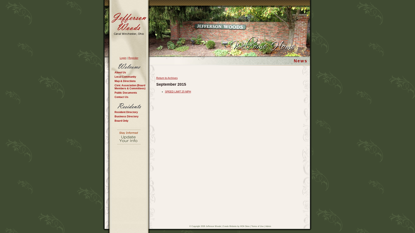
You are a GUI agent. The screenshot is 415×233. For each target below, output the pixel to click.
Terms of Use (257, 226)
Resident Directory (126, 112)
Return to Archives (167, 78)
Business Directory (127, 116)
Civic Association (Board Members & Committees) (130, 87)
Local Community (125, 76)
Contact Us (121, 97)
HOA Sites (245, 226)
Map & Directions (125, 81)
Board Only (121, 120)
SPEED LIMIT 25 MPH (178, 91)
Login (123, 58)
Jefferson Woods (213, 226)
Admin (268, 226)
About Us (120, 72)
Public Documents (126, 92)
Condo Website (230, 226)
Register (133, 58)
